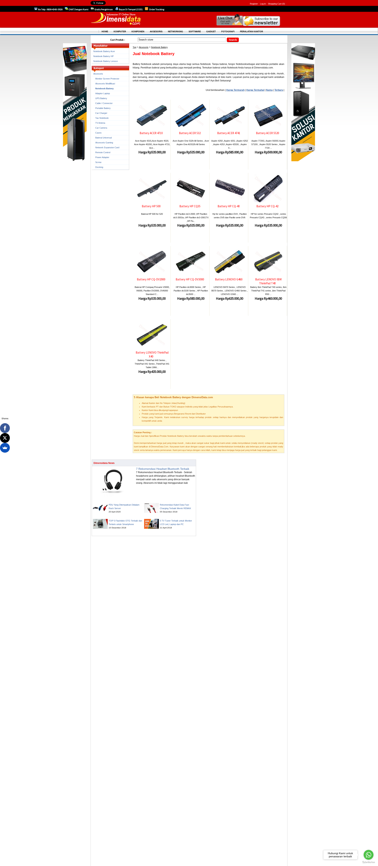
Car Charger (101, 113)
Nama (269, 90)
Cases (98, 133)
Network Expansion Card (107, 147)
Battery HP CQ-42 (267, 206)
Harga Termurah (235, 90)
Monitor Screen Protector (107, 78)
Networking (175, 31)
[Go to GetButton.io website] (368, 862)
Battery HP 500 (151, 206)
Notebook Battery (159, 47)
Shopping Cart (275, 4)
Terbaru (278, 90)
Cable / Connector (104, 103)
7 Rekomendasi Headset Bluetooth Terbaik (162, 468)
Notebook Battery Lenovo (105, 61)
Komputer (120, 31)
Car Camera (101, 128)
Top (134, 47)
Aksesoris (143, 47)
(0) (283, 4)
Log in (263, 4)
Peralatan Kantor (251, 31)
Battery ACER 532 (190, 133)
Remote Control (102, 152)
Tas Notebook (102, 118)
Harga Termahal (255, 90)
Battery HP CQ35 (189, 206)
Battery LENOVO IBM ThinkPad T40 (268, 281)
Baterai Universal (103, 137)
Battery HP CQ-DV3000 (190, 279)
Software (195, 31)
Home (105, 31)
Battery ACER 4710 (151, 133)
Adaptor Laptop (102, 93)
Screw (98, 162)
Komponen (138, 31)
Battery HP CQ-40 (229, 206)
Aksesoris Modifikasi (105, 83)
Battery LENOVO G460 (228, 279)
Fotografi (227, 31)
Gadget (211, 31)
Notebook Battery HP (103, 56)
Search (233, 39)
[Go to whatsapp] (368, 855)
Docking (99, 167)
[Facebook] (5, 428)
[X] (5, 438)
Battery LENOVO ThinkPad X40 (152, 354)
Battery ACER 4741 (228, 133)
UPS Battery (101, 98)
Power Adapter (102, 157)
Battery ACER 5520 (267, 133)
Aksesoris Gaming (104, 142)
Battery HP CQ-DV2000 (151, 279)
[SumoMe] (5, 448)
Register (254, 4)
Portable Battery (103, 108)
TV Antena (100, 123)
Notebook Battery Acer (104, 51)
